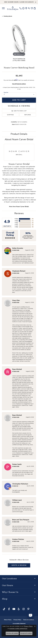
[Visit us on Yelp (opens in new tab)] (19, 609)
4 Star (16, 220)
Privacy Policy (17, 619)
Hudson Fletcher (18, 539)
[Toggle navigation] (3, 8)
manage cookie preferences (18, 628)
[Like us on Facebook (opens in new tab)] (9, 609)
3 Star (16, 222)
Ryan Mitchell (17, 369)
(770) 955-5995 (19, 60)
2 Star (16, 224)
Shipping (10, 114)
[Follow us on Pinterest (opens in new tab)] (28, 609)
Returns (27, 114)
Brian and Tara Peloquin (20, 520)
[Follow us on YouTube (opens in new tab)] (14, 609)
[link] (20, 8)
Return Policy (7, 619)
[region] (19, 39)
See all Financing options (19, 84)
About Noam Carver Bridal (19, 139)
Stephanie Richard (18, 271)
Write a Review (19, 565)
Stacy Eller (16, 300)
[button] (29, 8)
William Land (17, 500)
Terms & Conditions (28, 619)
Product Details (19, 134)
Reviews (19, 213)
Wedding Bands (7, 16)
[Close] (35, 2)
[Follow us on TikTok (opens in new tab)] (4, 609)
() (32, 218)
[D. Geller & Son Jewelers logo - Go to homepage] (12, 8)
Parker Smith (17, 464)
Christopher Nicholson (20, 484)
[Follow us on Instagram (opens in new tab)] (23, 609)
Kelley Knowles (17, 248)
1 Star (16, 227)
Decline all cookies (12, 633)
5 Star (16, 218)
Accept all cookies (26, 633)
